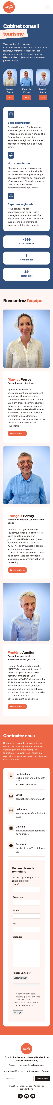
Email (16, 910)
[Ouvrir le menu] (47, 7)
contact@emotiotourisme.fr (30, 798)
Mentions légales (25, 1085)
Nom (16, 883)
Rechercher (42, 1078)
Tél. (14, 923)
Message (18, 936)
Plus (10, 97)
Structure (18, 897)
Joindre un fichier (22, 972)
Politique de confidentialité (32, 1087)
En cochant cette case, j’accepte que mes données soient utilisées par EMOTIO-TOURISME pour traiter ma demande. (27, 999)
